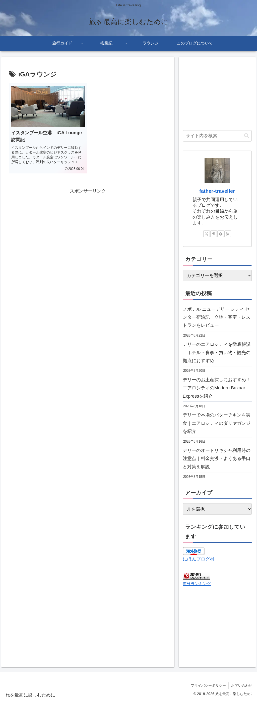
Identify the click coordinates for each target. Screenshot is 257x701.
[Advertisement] (88, 230)
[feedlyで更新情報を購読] (220, 233)
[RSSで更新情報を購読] (227, 233)
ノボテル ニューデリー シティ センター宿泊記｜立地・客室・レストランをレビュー (216, 317)
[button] (246, 135)
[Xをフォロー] (206, 233)
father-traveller (217, 191)
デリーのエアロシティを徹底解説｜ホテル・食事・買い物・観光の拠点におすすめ (216, 352)
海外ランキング (197, 583)
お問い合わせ (241, 685)
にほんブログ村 (198, 559)
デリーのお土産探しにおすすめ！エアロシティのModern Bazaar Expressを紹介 (216, 388)
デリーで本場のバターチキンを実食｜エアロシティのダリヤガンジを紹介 (216, 423)
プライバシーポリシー (208, 685)
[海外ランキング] (196, 575)
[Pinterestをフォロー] (213, 233)
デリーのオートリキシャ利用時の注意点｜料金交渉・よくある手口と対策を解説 (216, 458)
